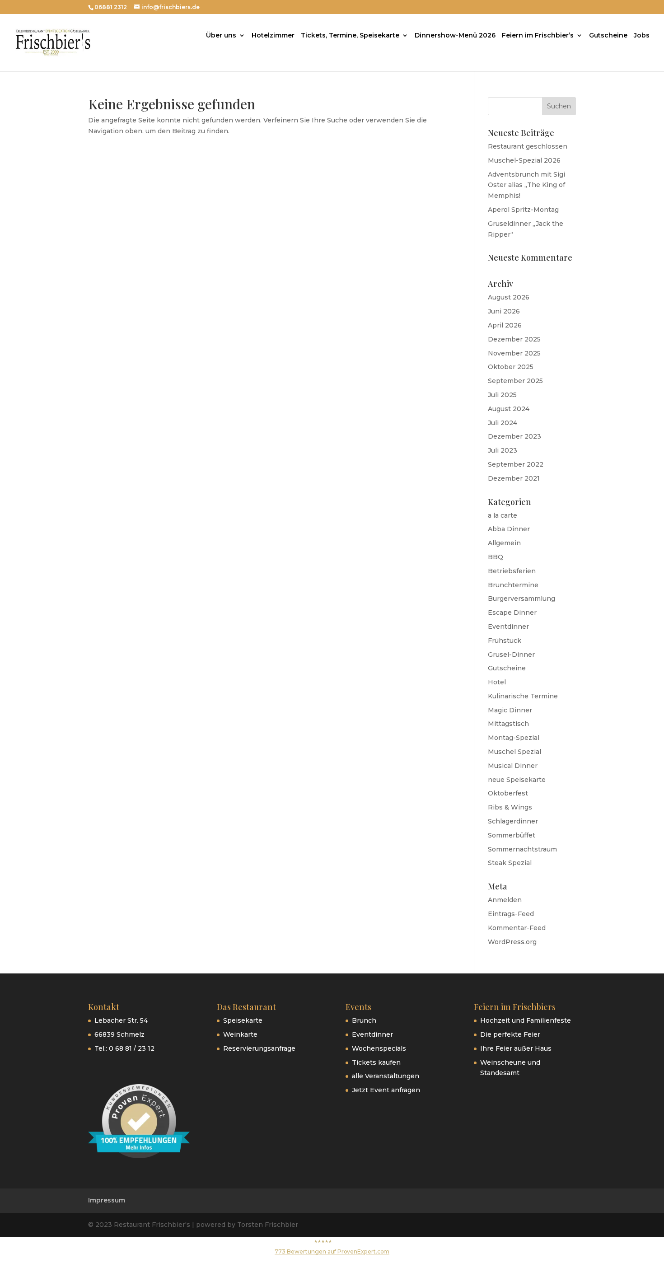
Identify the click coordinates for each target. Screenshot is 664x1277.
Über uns (221, 35)
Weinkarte (240, 1034)
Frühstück (504, 640)
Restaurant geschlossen (527, 146)
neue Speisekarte (517, 780)
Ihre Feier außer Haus (516, 1048)
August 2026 (508, 297)
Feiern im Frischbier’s (538, 35)
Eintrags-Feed (511, 914)
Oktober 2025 (510, 367)
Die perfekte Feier (510, 1034)
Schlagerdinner (513, 821)
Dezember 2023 (514, 436)
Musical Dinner (513, 766)
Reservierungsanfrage (259, 1048)
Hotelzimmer (273, 35)
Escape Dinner (512, 612)
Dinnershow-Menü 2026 (455, 35)
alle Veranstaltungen (385, 1076)
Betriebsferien (512, 571)
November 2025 (514, 353)
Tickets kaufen (376, 1062)
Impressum (106, 1200)
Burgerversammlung (521, 598)
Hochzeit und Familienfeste (525, 1020)
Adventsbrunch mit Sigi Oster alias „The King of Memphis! (526, 185)
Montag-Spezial (513, 738)
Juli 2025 (502, 395)
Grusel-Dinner (511, 654)
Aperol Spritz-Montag (523, 210)
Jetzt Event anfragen (386, 1090)
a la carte (502, 515)
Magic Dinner (510, 710)
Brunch (364, 1020)
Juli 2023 (502, 450)
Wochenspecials (379, 1048)
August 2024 (508, 409)
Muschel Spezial (514, 752)
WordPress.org (512, 942)
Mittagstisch (508, 724)
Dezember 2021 (514, 478)
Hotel (497, 682)
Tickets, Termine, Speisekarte (350, 35)
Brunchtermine (513, 585)
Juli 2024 (502, 423)
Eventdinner (508, 626)
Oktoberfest (508, 793)
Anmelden (505, 900)
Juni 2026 (504, 311)
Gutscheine (608, 35)
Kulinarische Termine (523, 696)
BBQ (495, 557)
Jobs (642, 35)
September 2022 (515, 464)
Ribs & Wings (510, 807)
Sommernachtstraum (522, 849)
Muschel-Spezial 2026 (524, 160)
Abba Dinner (509, 529)
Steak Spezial (510, 863)
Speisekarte (242, 1020)
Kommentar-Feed (517, 928)
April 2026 (505, 325)
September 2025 (515, 381)
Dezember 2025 (514, 339)
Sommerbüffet (511, 835)
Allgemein (504, 543)
